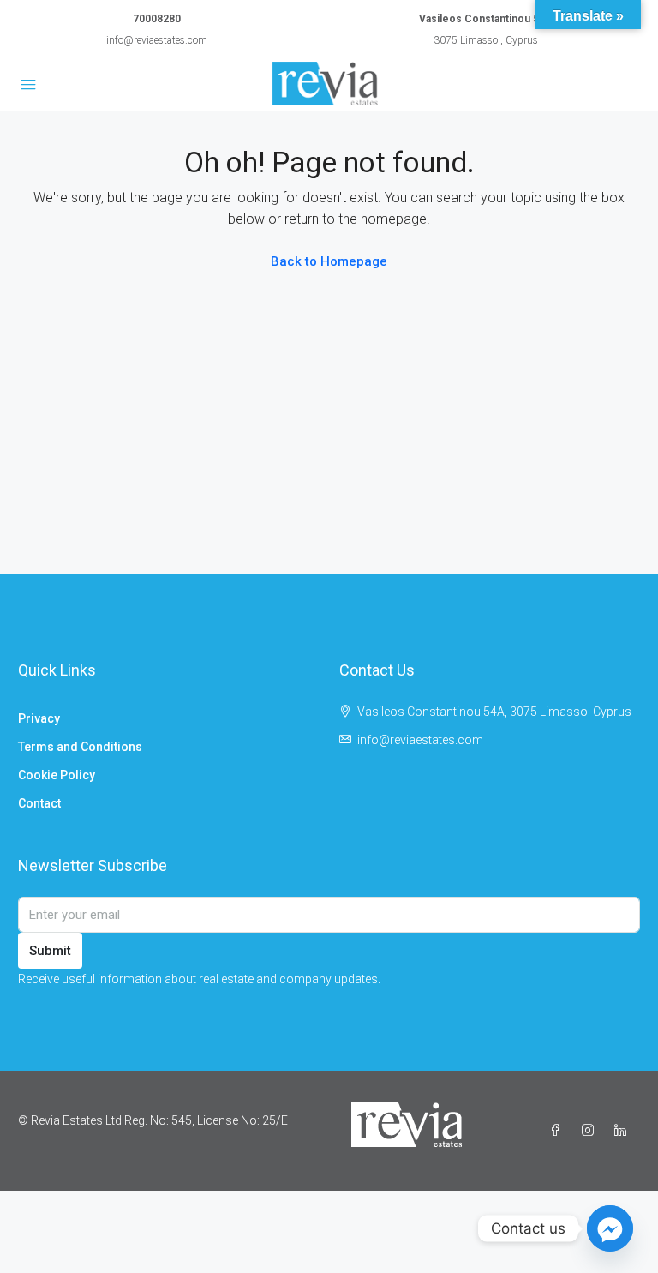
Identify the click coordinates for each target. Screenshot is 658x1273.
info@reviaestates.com (156, 40)
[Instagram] (591, 1131)
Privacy (39, 718)
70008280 (157, 19)
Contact (39, 803)
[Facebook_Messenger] (610, 1228)
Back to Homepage (329, 261)
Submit (50, 950)
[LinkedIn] (623, 1131)
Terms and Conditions (80, 747)
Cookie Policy (56, 775)
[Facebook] (558, 1131)
